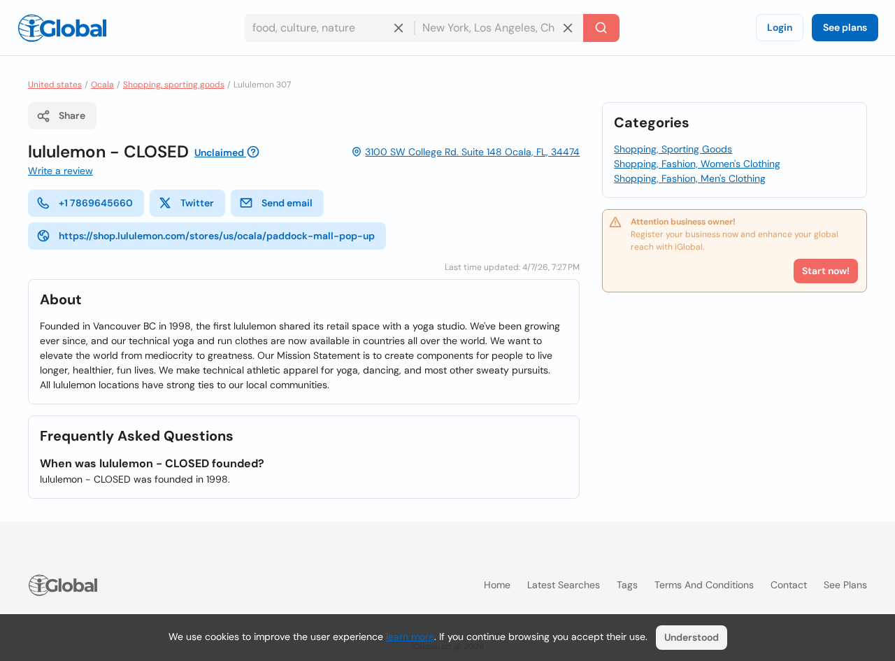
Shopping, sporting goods (173, 84)
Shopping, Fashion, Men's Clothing (690, 178)
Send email (287, 203)
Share (72, 115)
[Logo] (62, 28)
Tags (627, 584)
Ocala (102, 84)
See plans (845, 27)
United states (55, 84)
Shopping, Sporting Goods (673, 149)
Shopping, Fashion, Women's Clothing (697, 163)
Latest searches (563, 584)
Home (497, 584)
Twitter (197, 203)
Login (779, 27)
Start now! (826, 270)
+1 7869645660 (96, 203)
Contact (789, 584)
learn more (410, 636)
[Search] (601, 28)
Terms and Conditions (704, 584)
